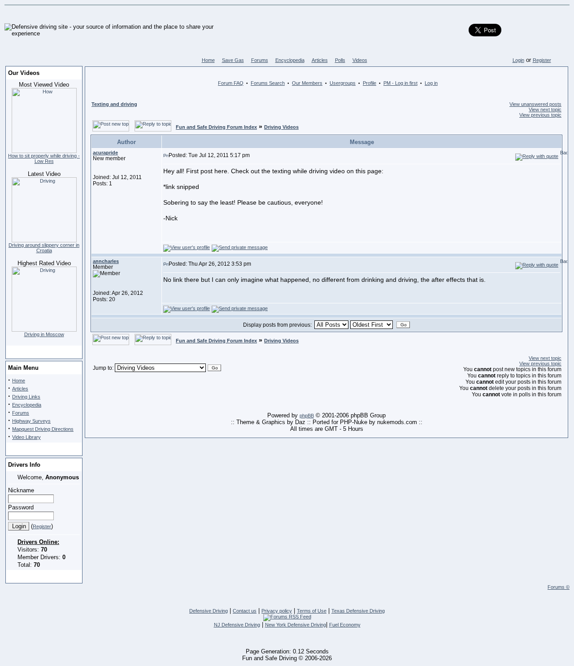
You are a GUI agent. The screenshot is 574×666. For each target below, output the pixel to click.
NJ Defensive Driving (237, 624)
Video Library (26, 437)
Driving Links (26, 396)
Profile (369, 83)
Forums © (559, 587)
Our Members (307, 83)
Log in (431, 83)
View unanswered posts (535, 104)
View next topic (545, 109)
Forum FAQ (231, 83)
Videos (359, 60)
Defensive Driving (208, 610)
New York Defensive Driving (295, 624)
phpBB (307, 415)
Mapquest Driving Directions (43, 429)
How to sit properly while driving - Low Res (44, 158)
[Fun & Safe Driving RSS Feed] (287, 616)
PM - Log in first (400, 83)
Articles (320, 60)
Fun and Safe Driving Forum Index (216, 127)
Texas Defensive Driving (358, 610)
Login (518, 60)
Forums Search (268, 83)
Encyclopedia (289, 60)
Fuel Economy (345, 624)
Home (208, 60)
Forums (259, 60)
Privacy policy (276, 610)
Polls (340, 60)
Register (542, 60)
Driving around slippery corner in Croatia (44, 247)
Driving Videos (281, 127)
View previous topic (540, 115)
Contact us (245, 610)
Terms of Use (311, 610)
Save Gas (233, 60)
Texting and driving (114, 104)
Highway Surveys (31, 421)
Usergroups (343, 83)
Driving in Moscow (44, 334)
